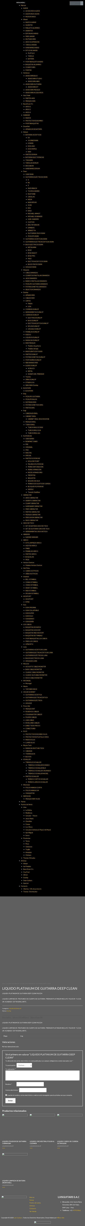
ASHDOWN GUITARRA (33, 84)
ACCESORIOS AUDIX (32, 11)
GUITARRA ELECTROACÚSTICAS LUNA (39, 652)
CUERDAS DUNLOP (32, 315)
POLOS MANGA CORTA (33, 787)
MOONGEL (27, 681)
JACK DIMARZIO (31, 278)
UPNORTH (29, 644)
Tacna (27, 841)
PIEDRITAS (31, 475)
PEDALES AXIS (30, 101)
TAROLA (31, 56)
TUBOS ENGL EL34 (34, 430)
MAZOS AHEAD (30, 22)
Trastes (28, 377)
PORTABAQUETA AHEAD (34, 62)
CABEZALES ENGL (31, 413)
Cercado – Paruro (31, 816)
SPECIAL (28, 455)
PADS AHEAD (30, 36)
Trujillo (27, 849)
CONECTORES (30, 728)
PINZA (30, 303)
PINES (27, 548)
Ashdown (26, 73)
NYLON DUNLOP (33, 326)
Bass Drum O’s (28, 869)
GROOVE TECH (28, 523)
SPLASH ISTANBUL (32, 593)
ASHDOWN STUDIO (35, 78)
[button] (20, 2)
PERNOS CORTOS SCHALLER (38, 779)
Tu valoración (10, 1069)
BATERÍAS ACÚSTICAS (33, 135)
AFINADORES (30, 295)
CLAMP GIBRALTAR (32, 503)
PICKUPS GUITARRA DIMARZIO (36, 284)
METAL (30, 371)
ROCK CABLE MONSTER (33, 678)
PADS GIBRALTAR (31, 509)
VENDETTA (32, 230)
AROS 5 (28, 109)
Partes (23, 801)
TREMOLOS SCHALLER (33, 762)
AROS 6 (28, 107)
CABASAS (28, 751)
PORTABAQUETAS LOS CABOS (36, 638)
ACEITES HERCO (31, 545)
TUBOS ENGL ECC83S (35, 427)
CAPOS (28, 301)
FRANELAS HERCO (31, 551)
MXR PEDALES (30, 343)
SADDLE (30, 489)
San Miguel (29, 833)
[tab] (6, 1017)
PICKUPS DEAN (33, 236)
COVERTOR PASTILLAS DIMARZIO (37, 275)
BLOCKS (28, 757)
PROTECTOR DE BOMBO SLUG (36, 734)
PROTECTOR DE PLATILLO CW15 (37, 737)
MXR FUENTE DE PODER (33, 351)
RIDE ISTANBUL (30, 591)
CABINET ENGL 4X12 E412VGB (38, 419)
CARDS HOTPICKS (32, 571)
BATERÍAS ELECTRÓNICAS (34, 157)
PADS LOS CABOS (31, 641)
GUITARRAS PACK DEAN (36, 233)
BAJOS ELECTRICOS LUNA (34, 658)
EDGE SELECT (32, 253)
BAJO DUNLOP (33, 320)
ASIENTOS (29, 31)
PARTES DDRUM (31, 154)
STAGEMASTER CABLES (33, 714)
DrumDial (26, 126)
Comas (27, 824)
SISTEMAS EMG (30, 402)
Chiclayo (28, 855)
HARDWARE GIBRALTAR (33, 506)
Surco (27, 835)
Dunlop (25, 292)
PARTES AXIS (30, 98)
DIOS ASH (31, 146)
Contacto (24, 886)
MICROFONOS (30, 16)
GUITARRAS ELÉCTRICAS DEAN (36, 177)
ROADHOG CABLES (32, 711)
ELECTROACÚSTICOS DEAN (37, 261)
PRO (27, 450)
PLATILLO (31, 53)
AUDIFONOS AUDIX (32, 14)
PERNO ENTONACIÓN (35, 467)
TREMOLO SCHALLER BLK (37, 768)
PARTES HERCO (31, 554)
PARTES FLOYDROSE (32, 458)
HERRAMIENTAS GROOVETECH (36, 531)
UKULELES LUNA (31, 661)
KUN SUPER (29, 613)
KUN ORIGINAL (30, 607)
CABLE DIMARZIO (31, 273)
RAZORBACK (32, 188)
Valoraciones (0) (36, 1017)
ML (29, 183)
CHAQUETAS (30, 793)
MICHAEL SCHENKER (35, 216)
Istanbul (26, 576)
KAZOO (28, 334)
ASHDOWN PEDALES (32, 90)
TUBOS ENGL (30, 425)
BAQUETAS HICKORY (33, 630)
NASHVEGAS (32, 202)
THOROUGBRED (34, 191)
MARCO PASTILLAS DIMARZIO (36, 281)
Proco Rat (26, 706)
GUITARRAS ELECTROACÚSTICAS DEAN (39, 242)
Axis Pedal (26, 95)
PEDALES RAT (30, 709)
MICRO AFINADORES (35, 472)
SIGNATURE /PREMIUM (36, 374)
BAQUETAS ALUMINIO (33, 64)
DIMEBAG (31, 228)
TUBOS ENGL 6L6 (34, 433)
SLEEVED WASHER (31, 537)
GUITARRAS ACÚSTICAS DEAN (36, 239)
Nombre (8, 1084)
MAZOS (28, 118)
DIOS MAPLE (32, 149)
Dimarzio (26, 270)
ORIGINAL (29, 447)
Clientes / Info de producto (32, 889)
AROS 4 (28, 112)
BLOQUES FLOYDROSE (35, 486)
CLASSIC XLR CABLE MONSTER (36, 675)
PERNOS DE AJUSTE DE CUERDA (39, 484)
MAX (29, 152)
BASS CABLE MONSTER (33, 669)
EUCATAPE (27, 388)
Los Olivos (29, 827)
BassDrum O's (28, 104)
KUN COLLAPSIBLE (32, 610)
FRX (26, 444)
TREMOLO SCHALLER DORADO (39, 765)
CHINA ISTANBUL (31, 582)
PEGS (27, 560)
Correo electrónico (12, 1090)
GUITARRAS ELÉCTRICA (33, 700)
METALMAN (32, 247)
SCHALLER (27, 759)
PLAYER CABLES (31, 717)
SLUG (25, 731)
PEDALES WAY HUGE (32, 799)
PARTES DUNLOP (31, 354)
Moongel (28, 683)
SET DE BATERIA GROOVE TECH (36, 526)
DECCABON (29, 166)
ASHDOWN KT (33, 87)
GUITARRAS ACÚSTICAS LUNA (36, 650)
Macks (25, 686)
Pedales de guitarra (34, 346)
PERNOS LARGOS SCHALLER (38, 782)
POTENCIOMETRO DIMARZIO (35, 287)
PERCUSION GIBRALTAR (33, 517)
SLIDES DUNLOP (31, 365)
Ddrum (25, 132)
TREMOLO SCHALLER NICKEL (38, 773)
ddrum (25, 875)
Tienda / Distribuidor (30, 892)
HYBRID (30, 143)
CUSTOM (31, 222)
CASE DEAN (29, 174)
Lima (24, 807)
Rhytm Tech (27, 745)
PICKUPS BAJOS (31, 399)
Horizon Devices (28, 562)
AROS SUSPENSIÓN (32, 42)
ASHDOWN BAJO (31, 76)
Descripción (6, 1017)
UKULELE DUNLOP (34, 329)
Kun (24, 605)
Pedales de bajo (33, 349)
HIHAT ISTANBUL (31, 588)
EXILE (30, 211)
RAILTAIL (28, 453)
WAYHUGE (27, 796)
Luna (25, 647)
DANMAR (26, 115)
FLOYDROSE (27, 436)
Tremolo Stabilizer (34, 492)
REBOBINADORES (31, 363)
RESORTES (31, 478)
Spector (26, 883)
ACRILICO (31, 368)
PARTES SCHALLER (32, 776)
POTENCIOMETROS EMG (34, 405)
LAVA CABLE (29, 720)
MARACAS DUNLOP (32, 340)
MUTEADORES (30, 39)
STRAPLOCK (29, 382)
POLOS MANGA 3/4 (32, 790)
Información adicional (21, 1017)
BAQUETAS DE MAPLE (33, 627)
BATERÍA (31, 59)
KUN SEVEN (29, 621)
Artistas (23, 861)
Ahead (25, 19)
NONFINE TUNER (31, 441)
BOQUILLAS (29, 557)
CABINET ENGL (30, 416)
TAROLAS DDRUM (31, 163)
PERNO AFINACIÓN (34, 469)
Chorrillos (28, 821)
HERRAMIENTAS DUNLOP (34, 312)
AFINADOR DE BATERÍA (33, 129)
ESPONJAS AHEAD (31, 33)
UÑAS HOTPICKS (31, 574)
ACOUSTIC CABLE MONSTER (35, 666)
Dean (25, 171)
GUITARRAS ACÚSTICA (33, 695)
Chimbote (28, 847)
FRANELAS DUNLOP (32, 332)
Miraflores (28, 813)
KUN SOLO (29, 616)
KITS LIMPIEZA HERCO (33, 543)
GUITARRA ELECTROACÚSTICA (36, 697)
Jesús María (29, 818)
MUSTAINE (31, 194)
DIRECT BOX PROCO (32, 726)
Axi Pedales (27, 866)
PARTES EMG (30, 408)
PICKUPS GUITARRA (32, 396)
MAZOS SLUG (30, 740)
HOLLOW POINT (34, 461)
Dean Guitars (27, 880)
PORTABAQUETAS (32, 123)
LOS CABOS (27, 624)
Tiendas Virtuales (29, 858)
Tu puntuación (11, 1065)
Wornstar (26, 785)
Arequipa (28, 852)
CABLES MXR (30, 298)
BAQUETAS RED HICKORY (34, 633)
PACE (29, 258)
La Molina (28, 810)
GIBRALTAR (27, 495)
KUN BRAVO (29, 619)
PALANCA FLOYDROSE (35, 464)
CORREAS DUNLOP (32, 309)
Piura (27, 844)
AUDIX (25, 8)
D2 (29, 138)
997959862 (76, 1210)
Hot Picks (26, 568)
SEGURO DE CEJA (34, 481)
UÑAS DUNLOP (30, 379)
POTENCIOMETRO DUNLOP (35, 357)
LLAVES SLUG (30, 742)
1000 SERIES (29, 439)
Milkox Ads (60, 1218)
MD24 (30, 199)
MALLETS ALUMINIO (32, 28)
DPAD (27, 602)
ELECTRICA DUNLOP (35, 318)
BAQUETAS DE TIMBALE (33, 635)
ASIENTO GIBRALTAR (32, 500)
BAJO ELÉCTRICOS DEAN (34, 244)
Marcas (23, 5)
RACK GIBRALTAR (31, 520)
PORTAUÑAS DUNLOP (33, 360)
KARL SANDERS (33, 219)
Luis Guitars (18, 1218)
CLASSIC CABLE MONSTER (34, 672)
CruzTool (26, 872)
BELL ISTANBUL (30, 579)
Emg (24, 393)
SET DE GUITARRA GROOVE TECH (37, 529)
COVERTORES (30, 67)
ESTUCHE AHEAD (31, 50)
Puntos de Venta (26, 804)
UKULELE (28, 703)
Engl (24, 410)
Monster (26, 664)
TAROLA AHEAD (31, 45)
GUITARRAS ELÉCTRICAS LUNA (36, 655)
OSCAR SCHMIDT (29, 692)
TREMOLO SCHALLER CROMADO (39, 771)
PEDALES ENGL (30, 422)
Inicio (3, 983)
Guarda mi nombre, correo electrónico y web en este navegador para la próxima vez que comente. (39, 1095)
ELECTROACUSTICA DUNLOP (38, 323)
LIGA (29, 306)
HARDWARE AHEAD (32, 48)
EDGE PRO (31, 256)
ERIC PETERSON (33, 225)
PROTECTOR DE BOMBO (34, 121)
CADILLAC (31, 197)
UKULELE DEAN (30, 267)
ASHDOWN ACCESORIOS (34, 92)
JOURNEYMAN (33, 140)
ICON (30, 205)
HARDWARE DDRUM (32, 168)
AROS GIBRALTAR (31, 498)
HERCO (25, 540)
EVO (29, 208)
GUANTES (29, 25)
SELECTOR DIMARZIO (33, 289)
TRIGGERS (29, 160)
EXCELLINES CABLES (32, 723)
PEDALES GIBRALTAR (32, 515)
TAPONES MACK (31, 689)
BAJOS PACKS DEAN (35, 264)
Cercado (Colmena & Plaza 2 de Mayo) (38, 830)
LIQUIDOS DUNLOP (32, 337)
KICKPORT (27, 596)
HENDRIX (26, 534)
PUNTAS (28, 70)
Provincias (26, 838)
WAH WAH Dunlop (31, 385)
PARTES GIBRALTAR (32, 512)
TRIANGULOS (30, 754)
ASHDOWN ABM (33, 81)
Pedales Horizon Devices (33, 565)
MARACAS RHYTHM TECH (34, 748)
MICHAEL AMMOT (34, 213)
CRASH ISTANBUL (31, 585)
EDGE (30, 250)
